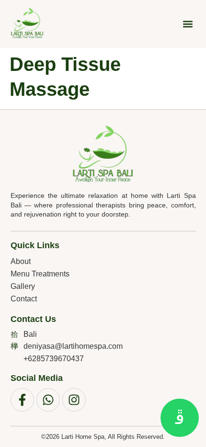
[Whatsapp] (48, 400)
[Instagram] (74, 400)
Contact (24, 299)
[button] (188, 24)
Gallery (23, 286)
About (21, 261)
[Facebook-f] (22, 400)
